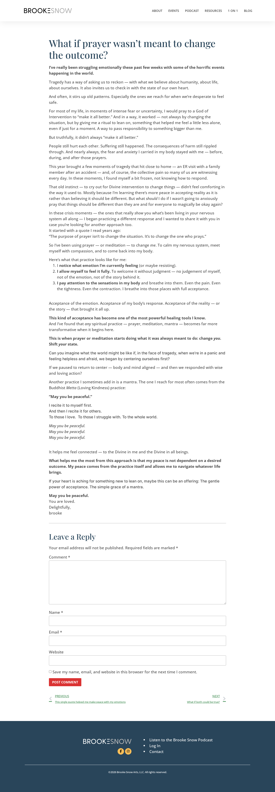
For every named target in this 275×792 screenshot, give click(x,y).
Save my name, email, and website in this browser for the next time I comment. (125, 672)
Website (56, 652)
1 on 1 (233, 11)
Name (56, 612)
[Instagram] (128, 751)
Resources (213, 11)
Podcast (192, 11)
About (157, 11)
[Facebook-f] (121, 751)
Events (173, 11)
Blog (248, 11)
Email (55, 632)
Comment (59, 557)
